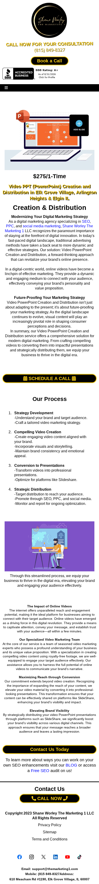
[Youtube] (67, 857)
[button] (6, 87)
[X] (44, 857)
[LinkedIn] (55, 857)
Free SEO (40, 770)
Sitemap (49, 832)
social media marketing (42, 226)
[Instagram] (32, 857)
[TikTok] (79, 857)
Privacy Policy (49, 825)
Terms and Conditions (49, 839)
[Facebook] (20, 857)
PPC (10, 226)
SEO (86, 221)
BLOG (71, 765)
